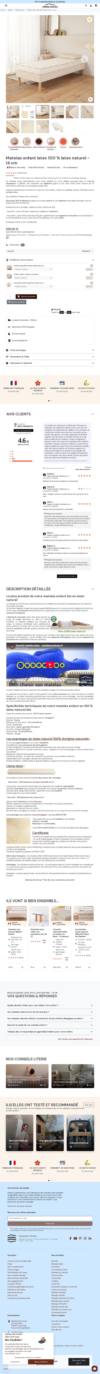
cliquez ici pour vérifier (73, 1346)
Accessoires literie (59, 1269)
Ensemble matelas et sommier (64, 1287)
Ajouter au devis (16, 302)
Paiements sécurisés (16, 1289)
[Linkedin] (90, 1238)
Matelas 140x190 (58, 1292)
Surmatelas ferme (58, 1312)
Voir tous (89, 1105)
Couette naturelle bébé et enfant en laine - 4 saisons (61, 933)
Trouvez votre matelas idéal (19, 1261)
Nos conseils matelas (17, 1275)
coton (36, 797)
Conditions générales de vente (21, 1287)
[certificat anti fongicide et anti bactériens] (32, 839)
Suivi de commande (59, 1321)
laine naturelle (42, 782)
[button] (86, 5)
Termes (33, 1236)
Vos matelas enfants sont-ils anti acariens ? (28, 1012)
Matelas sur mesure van (61, 1309)
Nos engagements (15, 1281)
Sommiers (55, 1267)
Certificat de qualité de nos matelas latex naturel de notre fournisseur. (62, 837)
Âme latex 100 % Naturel (17, 201)
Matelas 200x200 (59, 1304)
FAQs (10, 1264)
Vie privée (23, 1236)
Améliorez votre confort (19, 259)
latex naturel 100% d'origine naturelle (60, 739)
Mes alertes (56, 1330)
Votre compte (58, 1315)
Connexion (55, 1324)
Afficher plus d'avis (67, 576)
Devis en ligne (13, 1269)
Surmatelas (56, 1278)
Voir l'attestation (23, 430)
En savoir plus (13, 391)
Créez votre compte (60, 1327)
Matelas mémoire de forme (62, 1298)
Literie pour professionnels (19, 1298)
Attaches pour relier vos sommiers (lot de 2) (39, 933)
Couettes (55, 1284)
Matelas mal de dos (59, 1307)
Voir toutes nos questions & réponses (75, 1039)
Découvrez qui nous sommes (20, 1206)
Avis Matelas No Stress (17, 1272)
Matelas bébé (57, 1264)
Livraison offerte (14, 1284)
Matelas (54, 1261)
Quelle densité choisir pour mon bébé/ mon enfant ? (33, 1005)
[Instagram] (85, 1238)
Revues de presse (15, 1292)
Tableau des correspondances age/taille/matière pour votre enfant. (40, 1031)
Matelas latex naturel (60, 1301)
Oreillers (54, 1281)
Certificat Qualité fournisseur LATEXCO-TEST (25, 851)
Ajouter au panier (26, 296)
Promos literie (57, 1275)
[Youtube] (75, 1238)
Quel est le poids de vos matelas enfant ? (27, 1025)
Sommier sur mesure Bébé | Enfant (15, 931)
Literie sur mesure (59, 1289)
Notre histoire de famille (18, 1278)
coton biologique (39, 815)
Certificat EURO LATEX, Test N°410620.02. (24, 847)
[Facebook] (70, 1238)
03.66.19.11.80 (17, 1332)
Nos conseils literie (16, 1267)
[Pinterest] (80, 1238)
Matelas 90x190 (58, 1295)
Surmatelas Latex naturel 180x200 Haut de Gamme (82, 933)
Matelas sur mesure (59, 1272)
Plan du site (12, 1295)
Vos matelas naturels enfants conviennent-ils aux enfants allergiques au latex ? (45, 1018)
